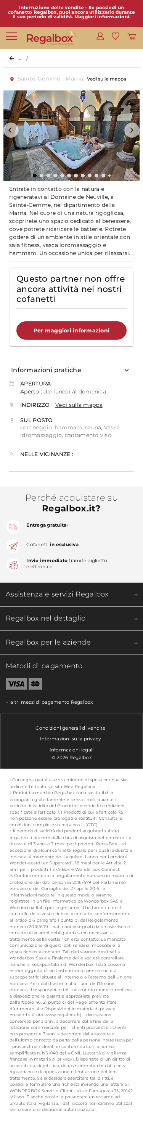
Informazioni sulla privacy (70, 739)
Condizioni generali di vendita (70, 728)
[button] (11, 130)
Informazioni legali (72, 750)
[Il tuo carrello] (131, 35)
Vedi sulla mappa (106, 79)
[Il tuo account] (100, 35)
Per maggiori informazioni (71, 330)
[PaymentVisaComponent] (13, 685)
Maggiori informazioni (101, 16)
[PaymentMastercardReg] (35, 685)
